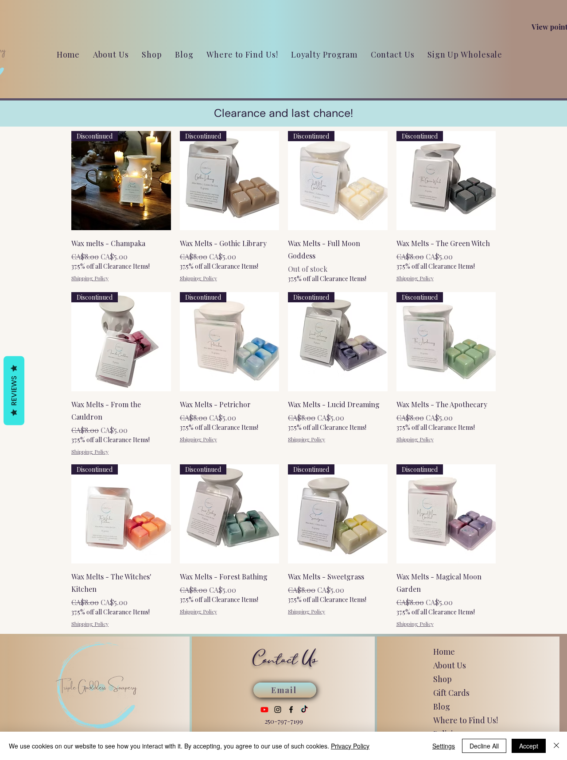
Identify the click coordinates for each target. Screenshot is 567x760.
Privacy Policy (350, 745)
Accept (528, 745)
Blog (441, 706)
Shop (442, 679)
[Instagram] (277, 709)
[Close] (556, 746)
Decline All (484, 745)
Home (444, 651)
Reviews (14, 390)
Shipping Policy (90, 278)
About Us (449, 665)
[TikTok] (304, 709)
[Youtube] (264, 709)
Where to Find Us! (465, 720)
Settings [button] (443, 745)
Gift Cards (451, 692)
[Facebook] (291, 709)
